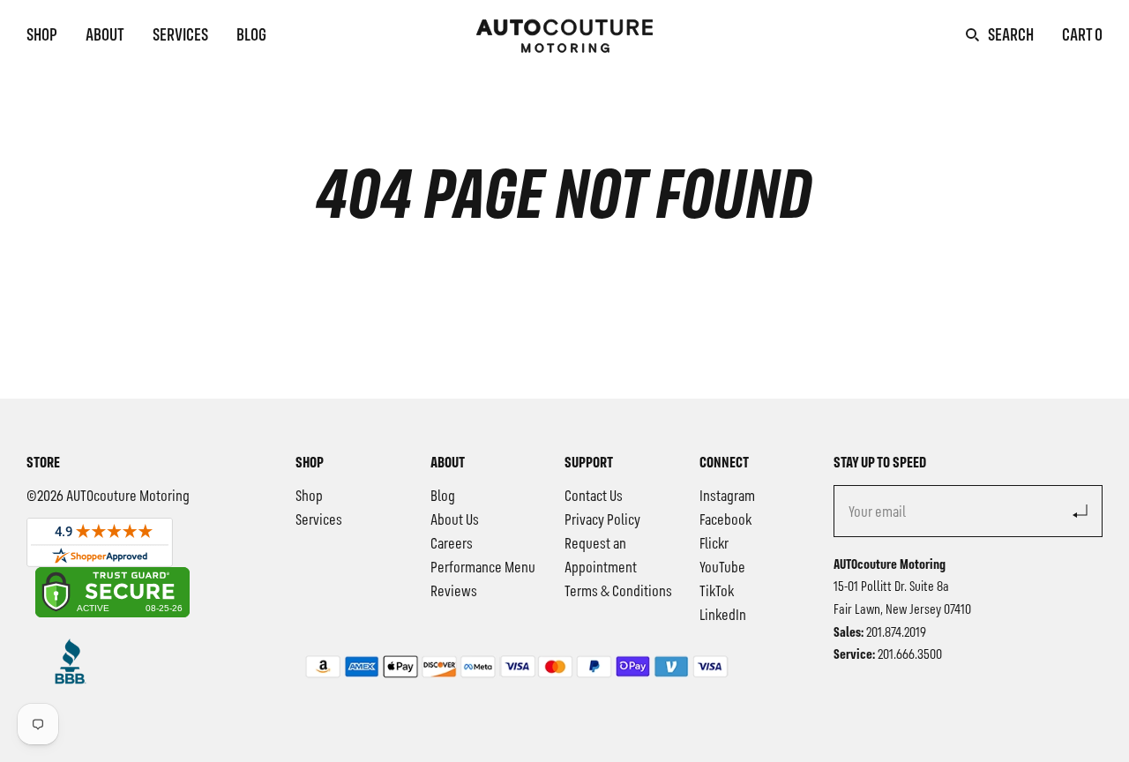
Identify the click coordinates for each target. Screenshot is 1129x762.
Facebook (725, 520)
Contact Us (593, 496)
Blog (251, 36)
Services (180, 36)
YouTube (722, 568)
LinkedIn (722, 616)
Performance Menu (482, 568)
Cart (1082, 36)
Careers (451, 544)
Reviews (453, 592)
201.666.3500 (910, 655)
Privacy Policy (602, 520)
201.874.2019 (896, 633)
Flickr (714, 544)
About (105, 36)
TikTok (716, 592)
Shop (41, 36)
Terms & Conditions (618, 592)
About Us (454, 520)
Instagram (727, 496)
